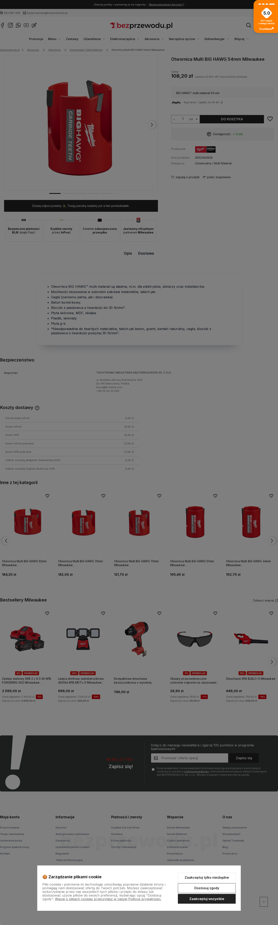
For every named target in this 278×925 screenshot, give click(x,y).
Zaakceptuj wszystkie (206, 899)
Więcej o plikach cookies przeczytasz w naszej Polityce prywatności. (108, 899)
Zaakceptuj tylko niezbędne (207, 877)
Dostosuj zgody (206, 888)
